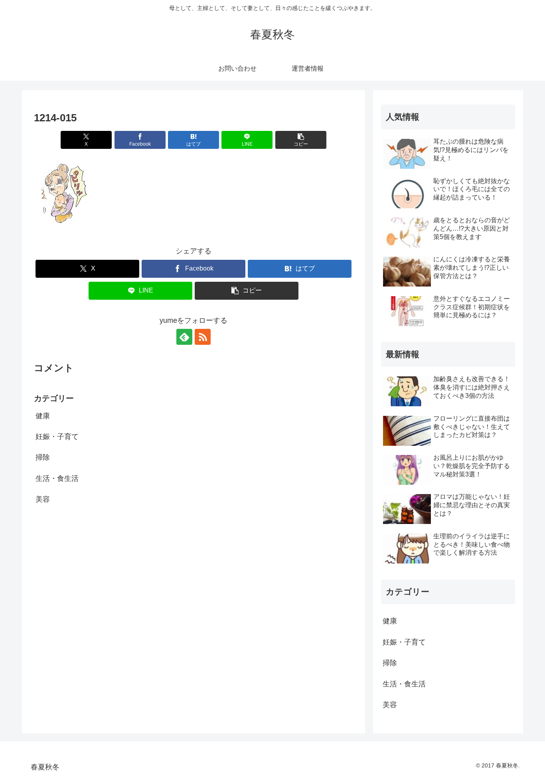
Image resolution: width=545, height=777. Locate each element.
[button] (300, 140)
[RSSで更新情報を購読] (203, 337)
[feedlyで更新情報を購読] (184, 337)
